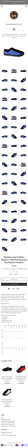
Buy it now (14, 284)
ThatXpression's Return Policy (7, 422)
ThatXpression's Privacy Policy (8, 424)
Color (17, 272)
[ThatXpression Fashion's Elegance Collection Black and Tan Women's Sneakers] (7, 369)
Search (2, 417)
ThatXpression (17, 442)
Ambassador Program (6, 419)
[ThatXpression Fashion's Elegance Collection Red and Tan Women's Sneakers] (21, 369)
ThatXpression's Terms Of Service (8, 426)
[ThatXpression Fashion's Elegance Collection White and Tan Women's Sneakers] (7, 392)
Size (11, 272)
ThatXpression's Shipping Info (7, 421)
